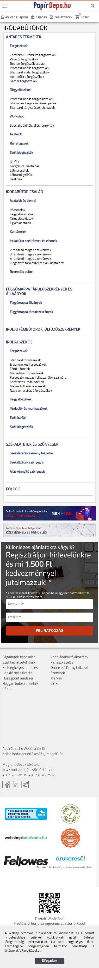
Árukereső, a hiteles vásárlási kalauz (70, 867)
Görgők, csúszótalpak (24, 166)
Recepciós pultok (20, 272)
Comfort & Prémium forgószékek (32, 55)
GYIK (54, 684)
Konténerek (17, 232)
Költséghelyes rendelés (20, 668)
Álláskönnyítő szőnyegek (26, 472)
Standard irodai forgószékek (28, 72)
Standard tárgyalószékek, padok (31, 108)
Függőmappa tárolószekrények (30, 312)
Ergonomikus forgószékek (27, 365)
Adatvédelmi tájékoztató (69, 657)
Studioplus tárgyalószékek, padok (32, 103)
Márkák (56, 678)
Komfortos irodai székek (26, 382)
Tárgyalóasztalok (20, 214)
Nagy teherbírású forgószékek (30, 391)
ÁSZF (6, 689)
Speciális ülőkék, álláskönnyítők (31, 126)
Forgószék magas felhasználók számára (37, 378)
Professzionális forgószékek (29, 68)
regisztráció (63, 17)
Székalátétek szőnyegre (25, 462)
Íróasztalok (16, 210)
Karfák (13, 162)
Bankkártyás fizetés (17, 673)
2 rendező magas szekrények (29, 250)
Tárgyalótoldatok (20, 219)
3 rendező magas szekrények (29, 254)
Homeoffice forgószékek (26, 77)
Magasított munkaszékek (27, 386)
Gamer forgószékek (22, 81)
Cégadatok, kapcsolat (18, 657)
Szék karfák (17, 418)
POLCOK (13, 489)
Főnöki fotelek (19, 369)
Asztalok (15, 134)
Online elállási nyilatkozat (69, 668)
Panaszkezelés (61, 663)
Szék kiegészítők (20, 427)
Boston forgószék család (26, 64)
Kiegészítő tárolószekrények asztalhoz (36, 263)
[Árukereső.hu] (70, 822)
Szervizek (57, 673)
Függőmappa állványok (25, 303)
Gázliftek (15, 179)
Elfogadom (49, 961)
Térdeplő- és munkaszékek (28, 409)
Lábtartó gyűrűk (20, 175)
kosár (85, 17)
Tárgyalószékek (19, 399)
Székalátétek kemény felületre (30, 453)
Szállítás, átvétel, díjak (18, 663)
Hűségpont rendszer (17, 678)
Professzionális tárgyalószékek (31, 99)
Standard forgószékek (24, 360)
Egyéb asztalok (19, 223)
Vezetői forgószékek (23, 59)
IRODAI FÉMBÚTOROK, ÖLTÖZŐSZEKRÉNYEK (43, 330)
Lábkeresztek (18, 171)
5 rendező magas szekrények (29, 259)
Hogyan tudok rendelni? (20, 684)
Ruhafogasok (18, 143)
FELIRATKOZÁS (49, 630)
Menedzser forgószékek (26, 373)
